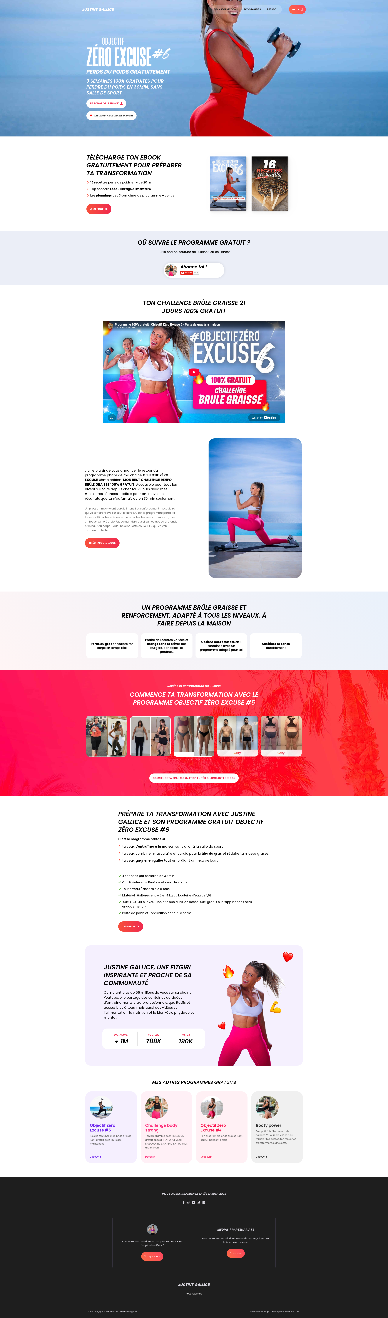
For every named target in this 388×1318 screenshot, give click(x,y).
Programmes (252, 9)
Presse (271, 9)
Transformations (226, 9)
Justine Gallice (98, 9)
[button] (177, 759)
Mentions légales (128, 1311)
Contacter (236, 1253)
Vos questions (152, 1256)
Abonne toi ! (193, 267)
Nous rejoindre (194, 1293)
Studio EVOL (294, 1311)
